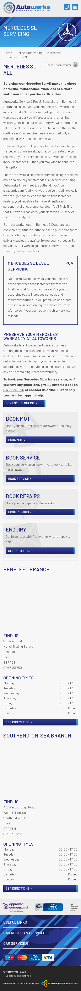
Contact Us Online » (21, 403)
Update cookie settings (18, 975)
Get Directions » (19, 722)
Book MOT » (16, 440)
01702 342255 (12, 834)
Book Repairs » (19, 512)
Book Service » (19, 478)
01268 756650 (13, 390)
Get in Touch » (19, 551)
